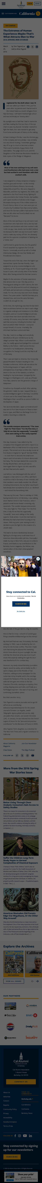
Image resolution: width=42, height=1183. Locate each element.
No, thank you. (21, 611)
